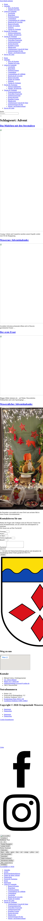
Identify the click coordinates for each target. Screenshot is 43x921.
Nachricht (3, 547)
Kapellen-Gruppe (13, 45)
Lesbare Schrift (5, 846)
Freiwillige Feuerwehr (15, 40)
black (2, 852)
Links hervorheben (6, 854)
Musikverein (12, 47)
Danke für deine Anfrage (12, 875)
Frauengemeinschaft (14, 38)
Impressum (7, 709)
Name (2, 534)
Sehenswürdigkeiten (14, 33)
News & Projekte (13, 8)
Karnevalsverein (13, 44)
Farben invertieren (6, 858)
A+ (5, 842)
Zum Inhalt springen (6, 1)
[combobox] (9, 113)
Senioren (11, 27)
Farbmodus (4, 850)
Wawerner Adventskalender (14, 240)
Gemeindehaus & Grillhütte (16, 20)
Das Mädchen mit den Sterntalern (17, 125)
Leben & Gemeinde (10, 11)
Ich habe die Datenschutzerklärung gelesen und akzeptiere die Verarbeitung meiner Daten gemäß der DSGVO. (20, 552)
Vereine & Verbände (14, 29)
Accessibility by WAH (7, 866)
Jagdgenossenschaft (14, 42)
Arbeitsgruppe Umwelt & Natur (18, 49)
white (7, 852)
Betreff (2, 540)
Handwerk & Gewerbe (15, 22)
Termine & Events (14, 9)
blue (17, 852)
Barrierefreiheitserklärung (12, 873)
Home (6, 4)
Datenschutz (8, 711)
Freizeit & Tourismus (10, 31)
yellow (32, 852)
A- (1, 842)
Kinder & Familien (14, 26)
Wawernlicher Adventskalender (16, 404)
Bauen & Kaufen (13, 24)
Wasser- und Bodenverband (17, 53)
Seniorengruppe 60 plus (15, 51)
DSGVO (3, 549)
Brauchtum (11, 15)
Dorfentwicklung (13, 17)
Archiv (6, 872)
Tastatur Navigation (6, 844)
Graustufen (4, 856)
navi (37, 852)
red (21, 852)
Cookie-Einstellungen (7, 719)
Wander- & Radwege (14, 35)
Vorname (3, 531)
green (12, 852)
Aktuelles (7, 6)
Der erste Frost (8, 332)
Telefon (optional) (6, 538)
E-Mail (2, 536)
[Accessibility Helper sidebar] (5, 836)
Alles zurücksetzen (6, 862)
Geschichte (11, 13)
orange (26, 852)
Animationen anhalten (7, 860)
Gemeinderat (12, 18)
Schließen (4, 838)
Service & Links (9, 54)
